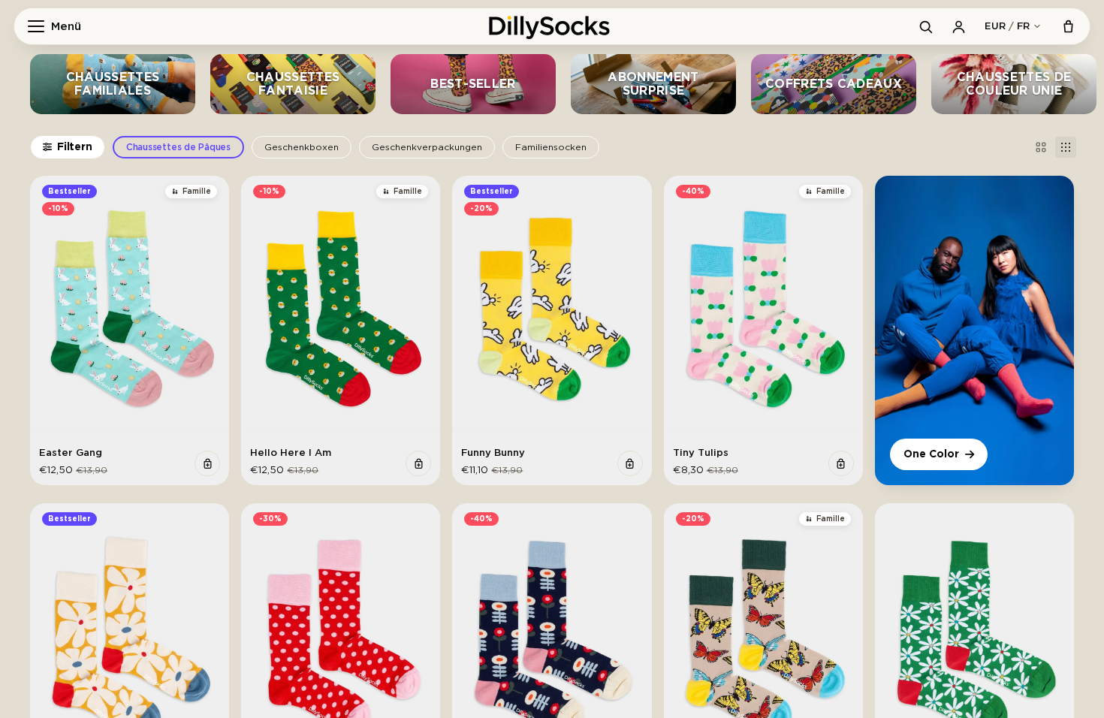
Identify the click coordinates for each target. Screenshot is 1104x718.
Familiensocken (551, 147)
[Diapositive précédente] (52, 308)
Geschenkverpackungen (427, 147)
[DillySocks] (552, 26)
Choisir (207, 463)
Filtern (74, 147)
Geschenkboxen (301, 147)
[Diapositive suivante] (206, 308)
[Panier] (1068, 26)
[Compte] (958, 26)
